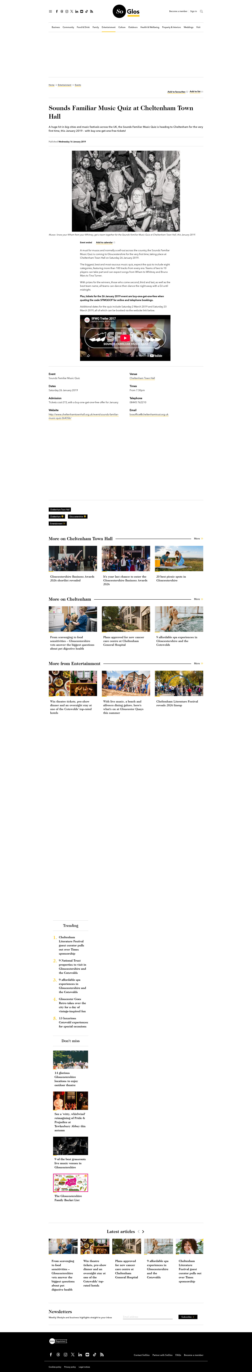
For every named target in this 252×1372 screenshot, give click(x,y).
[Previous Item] (138, 1231)
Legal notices (84, 1367)
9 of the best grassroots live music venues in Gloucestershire (70, 1163)
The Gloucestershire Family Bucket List (68, 1198)
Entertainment (109, 27)
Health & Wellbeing (149, 27)
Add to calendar (104, 242)
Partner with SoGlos (163, 1355)
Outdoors (133, 27)
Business (56, 27)
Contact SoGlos (142, 1355)
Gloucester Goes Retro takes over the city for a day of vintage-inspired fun (72, 1005)
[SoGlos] (126, 11)
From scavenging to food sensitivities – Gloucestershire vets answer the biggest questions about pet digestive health (63, 1275)
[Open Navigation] (50, 11)
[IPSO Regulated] (59, 1341)
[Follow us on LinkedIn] (76, 11)
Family (96, 27)
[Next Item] (143, 1231)
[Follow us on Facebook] (57, 11)
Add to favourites (176, 91)
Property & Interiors (171, 27)
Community (68, 27)
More (197, 538)
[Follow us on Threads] (62, 11)
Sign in (193, 11)
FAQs (178, 1355)
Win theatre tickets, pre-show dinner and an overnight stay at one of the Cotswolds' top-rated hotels (94, 1273)
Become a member (178, 11)
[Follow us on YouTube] (81, 11)
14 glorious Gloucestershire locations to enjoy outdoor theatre (66, 1079)
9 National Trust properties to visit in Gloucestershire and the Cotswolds (72, 966)
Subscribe (186, 1316)
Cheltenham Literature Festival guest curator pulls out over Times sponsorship (71, 945)
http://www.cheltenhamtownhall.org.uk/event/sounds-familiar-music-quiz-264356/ (84, 416)
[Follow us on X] (72, 11)
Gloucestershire (76, 516)
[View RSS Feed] (91, 11)
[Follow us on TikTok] (86, 11)
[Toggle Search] (201, 11)
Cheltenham (55, 516)
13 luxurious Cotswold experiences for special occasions (73, 1022)
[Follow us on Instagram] (67, 11)
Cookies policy (55, 1367)
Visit (198, 27)
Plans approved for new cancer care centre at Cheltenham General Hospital (123, 640)
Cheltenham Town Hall (142, 378)
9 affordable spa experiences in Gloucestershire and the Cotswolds (176, 640)
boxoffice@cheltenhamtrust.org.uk (149, 414)
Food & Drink (83, 27)
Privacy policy (70, 1367)
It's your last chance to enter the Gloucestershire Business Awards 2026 (125, 580)
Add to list (195, 91)
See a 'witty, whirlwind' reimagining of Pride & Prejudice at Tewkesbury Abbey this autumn (70, 1122)
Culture (121, 27)
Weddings (188, 27)
